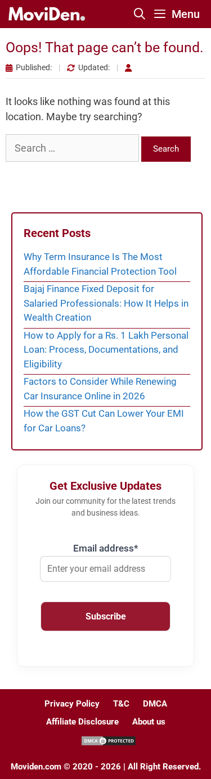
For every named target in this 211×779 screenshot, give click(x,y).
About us (148, 722)
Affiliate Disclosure (82, 722)
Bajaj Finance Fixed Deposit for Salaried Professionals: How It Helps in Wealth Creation (106, 303)
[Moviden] (46, 14)
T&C (121, 704)
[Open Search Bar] (140, 14)
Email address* (105, 548)
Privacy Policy (72, 704)
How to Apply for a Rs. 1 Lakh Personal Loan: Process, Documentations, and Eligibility (106, 350)
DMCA (155, 704)
